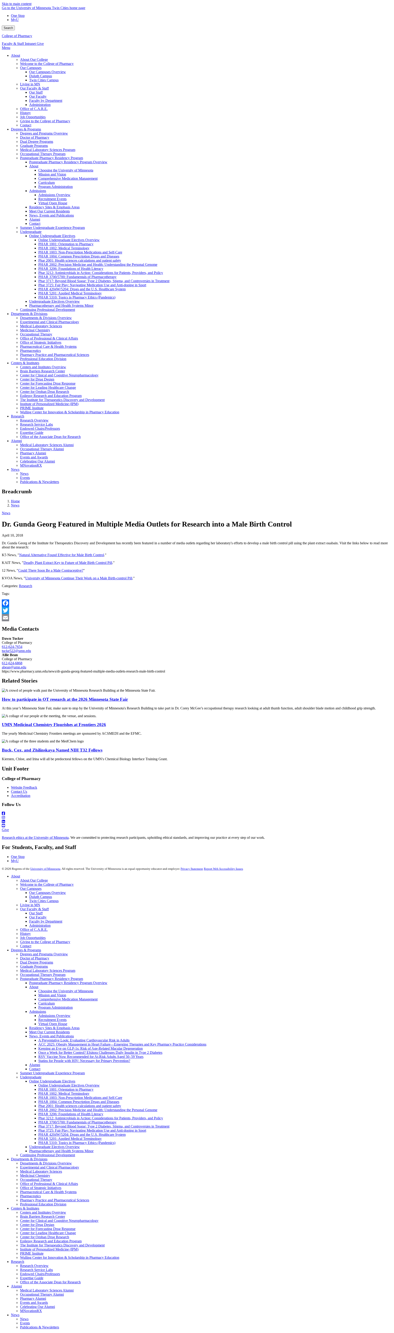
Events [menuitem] (25, 478)
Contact (25, 946)
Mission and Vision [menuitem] (52, 174)
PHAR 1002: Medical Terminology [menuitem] (63, 248)
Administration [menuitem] (40, 105)
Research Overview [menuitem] (34, 420)
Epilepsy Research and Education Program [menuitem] (51, 396)
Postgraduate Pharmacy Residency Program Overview (68, 983)
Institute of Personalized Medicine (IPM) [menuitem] (49, 404)
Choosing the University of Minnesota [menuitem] (65, 170)
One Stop (18, 16)
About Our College (34, 880)
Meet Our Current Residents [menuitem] (49, 211)
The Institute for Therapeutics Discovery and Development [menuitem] (62, 400)
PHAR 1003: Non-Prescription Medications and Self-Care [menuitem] (80, 252)
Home (15, 501)
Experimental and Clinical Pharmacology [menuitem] (49, 322)
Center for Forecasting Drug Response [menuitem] (47, 383)
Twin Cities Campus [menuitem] (44, 80)
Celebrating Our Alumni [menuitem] (37, 461)
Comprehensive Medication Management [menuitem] (68, 178)
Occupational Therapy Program (42, 975)
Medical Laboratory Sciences (41, 1171)
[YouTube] (197, 826)
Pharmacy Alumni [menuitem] (33, 453)
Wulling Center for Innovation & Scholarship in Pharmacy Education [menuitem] (69, 412)
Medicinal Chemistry (35, 1175)
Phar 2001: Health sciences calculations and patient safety (79, 1106)
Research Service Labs (36, 1270)
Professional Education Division (43, 1204)
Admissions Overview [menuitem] (54, 195)
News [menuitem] (15, 469)
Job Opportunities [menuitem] (33, 117)
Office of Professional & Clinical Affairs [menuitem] (49, 338)
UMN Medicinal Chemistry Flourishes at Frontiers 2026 (54, 724)
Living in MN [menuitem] (30, 84)
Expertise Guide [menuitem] (31, 433)
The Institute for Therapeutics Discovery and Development (62, 1245)
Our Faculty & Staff (34, 909)
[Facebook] (197, 603)
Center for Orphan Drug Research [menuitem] (44, 392)
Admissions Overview (54, 1016)
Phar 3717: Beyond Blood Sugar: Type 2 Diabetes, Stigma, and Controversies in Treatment (103, 1126)
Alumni (34, 1065)
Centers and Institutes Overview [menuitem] (43, 367)
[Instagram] (197, 818)
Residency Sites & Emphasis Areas (54, 1028)
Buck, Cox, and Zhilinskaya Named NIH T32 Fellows (52, 750)
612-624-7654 (12, 647)
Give (40, 44)
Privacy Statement (192, 868)
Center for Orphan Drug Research (44, 1237)
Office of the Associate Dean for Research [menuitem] (50, 437)
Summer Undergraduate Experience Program (52, 1073)
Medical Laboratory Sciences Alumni (47, 1290)
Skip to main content (16, 4)
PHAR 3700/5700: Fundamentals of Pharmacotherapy (77, 1122)
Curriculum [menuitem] (46, 182)
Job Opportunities (33, 938)
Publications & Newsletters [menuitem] (39, 482)
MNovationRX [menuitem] (31, 465)
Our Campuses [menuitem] (30, 68)
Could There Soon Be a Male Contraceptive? (50, 570)
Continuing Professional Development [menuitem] (47, 310)
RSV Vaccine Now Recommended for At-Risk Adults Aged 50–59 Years (90, 1057)
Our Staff (36, 913)
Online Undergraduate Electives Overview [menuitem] (69, 240)
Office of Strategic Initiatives (40, 1188)
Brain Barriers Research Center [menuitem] (42, 371)
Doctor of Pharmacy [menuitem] (34, 137)
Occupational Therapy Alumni (42, 1294)
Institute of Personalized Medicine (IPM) (49, 1249)
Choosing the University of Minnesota (65, 991)
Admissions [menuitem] (37, 191)
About (15, 876)
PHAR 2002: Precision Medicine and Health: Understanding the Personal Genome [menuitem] (97, 264)
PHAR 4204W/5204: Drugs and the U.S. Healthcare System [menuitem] (82, 289)
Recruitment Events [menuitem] (52, 199)
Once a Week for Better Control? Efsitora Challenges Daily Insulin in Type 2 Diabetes (100, 1052)
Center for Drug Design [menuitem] (37, 379)
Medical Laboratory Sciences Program (47, 970)
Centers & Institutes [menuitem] (25, 363)
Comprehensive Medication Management (68, 999)
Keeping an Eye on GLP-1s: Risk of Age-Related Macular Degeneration (90, 1048)
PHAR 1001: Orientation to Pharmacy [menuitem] (65, 244)
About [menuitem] (15, 55)
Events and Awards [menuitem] (34, 457)
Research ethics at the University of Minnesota (35, 837)
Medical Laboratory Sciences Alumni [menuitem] (47, 445)
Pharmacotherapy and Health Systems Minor (61, 1151)
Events (25, 1323)
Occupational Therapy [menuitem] (36, 334)
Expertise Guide (31, 1278)
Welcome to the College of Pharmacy (47, 884)
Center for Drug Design (37, 1225)
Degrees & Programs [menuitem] (26, 129)
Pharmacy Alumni (33, 1298)
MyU (15, 20)
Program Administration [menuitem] (55, 187)
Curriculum (46, 1003)
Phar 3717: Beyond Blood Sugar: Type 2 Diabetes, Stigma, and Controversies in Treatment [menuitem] (103, 281)
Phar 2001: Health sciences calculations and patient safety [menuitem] (79, 260)
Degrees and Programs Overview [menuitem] (44, 133)
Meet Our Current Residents (49, 1032)
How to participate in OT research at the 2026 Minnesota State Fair (65, 699)
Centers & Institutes (25, 1208)
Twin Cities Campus (44, 901)
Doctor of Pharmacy (34, 958)
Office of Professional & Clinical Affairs (49, 1184)
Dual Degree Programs (36, 962)
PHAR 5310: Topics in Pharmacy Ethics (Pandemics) (76, 1143)
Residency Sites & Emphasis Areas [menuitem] (54, 207)
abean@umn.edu (14, 667)
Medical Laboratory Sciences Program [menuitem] (47, 150)
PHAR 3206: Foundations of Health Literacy (70, 1114)
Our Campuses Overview (47, 893)
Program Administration (55, 1007)
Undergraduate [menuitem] (30, 232)
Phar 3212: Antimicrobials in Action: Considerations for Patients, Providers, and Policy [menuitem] (100, 273)
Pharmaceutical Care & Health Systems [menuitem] (48, 346)
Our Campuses (30, 888)
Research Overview (34, 1266)
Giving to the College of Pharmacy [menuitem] (45, 121)
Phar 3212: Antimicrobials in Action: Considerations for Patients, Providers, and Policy (100, 1118)
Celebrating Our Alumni (37, 1307)
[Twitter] (197, 610)
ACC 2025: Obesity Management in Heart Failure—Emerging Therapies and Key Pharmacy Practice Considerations (122, 1044)
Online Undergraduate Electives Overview (69, 1085)
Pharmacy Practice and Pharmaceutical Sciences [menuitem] (54, 355)
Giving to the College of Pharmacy (45, 942)
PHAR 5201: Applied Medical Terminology (70, 1139)
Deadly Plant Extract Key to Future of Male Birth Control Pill (67, 563)
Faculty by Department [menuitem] (45, 100)
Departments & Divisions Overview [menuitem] (46, 318)
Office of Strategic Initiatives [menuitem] (40, 342)
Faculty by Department (45, 921)
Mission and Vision (52, 995)
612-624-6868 (12, 663)
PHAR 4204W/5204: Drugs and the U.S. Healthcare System (82, 1134)
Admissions (37, 1011)
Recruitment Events (52, 1020)
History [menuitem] (25, 113)
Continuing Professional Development (47, 1155)
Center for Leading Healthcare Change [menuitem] (48, 387)
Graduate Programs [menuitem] (34, 146)
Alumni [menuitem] (34, 219)
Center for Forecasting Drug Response (47, 1229)
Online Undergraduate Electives (52, 1081)
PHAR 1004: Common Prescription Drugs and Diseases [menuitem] (78, 256)
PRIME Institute (32, 1253)
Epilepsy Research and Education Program (51, 1241)
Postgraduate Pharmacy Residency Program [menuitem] (51, 158)
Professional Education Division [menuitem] (43, 359)
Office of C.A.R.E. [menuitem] (34, 109)
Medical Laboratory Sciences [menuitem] (41, 326)
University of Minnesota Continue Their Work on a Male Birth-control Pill (78, 578)
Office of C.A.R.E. (34, 929)
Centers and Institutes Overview (43, 1212)
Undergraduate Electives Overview (54, 1147)
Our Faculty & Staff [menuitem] (34, 88)
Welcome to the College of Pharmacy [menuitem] (47, 64)
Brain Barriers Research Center (42, 1216)
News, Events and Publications (51, 1036)
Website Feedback (24, 787)
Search (8, 28)
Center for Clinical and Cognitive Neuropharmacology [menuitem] (59, 375)
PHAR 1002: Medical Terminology (63, 1093)
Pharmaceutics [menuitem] (30, 351)
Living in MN (30, 905)
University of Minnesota (45, 868)
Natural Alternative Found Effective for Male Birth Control (61, 555)
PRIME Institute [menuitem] (32, 408)
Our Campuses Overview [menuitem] (47, 72)
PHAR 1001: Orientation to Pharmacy (65, 1089)
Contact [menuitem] (25, 125)
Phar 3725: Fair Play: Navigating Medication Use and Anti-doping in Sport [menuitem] (92, 285)
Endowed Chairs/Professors (40, 1274)
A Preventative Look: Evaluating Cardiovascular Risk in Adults (84, 1040)
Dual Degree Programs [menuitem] (36, 141)
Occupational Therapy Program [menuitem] (42, 154)
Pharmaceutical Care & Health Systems (48, 1192)
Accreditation (20, 796)
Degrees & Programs (26, 950)
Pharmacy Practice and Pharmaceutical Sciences (54, 1200)
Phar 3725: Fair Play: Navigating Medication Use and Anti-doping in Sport (92, 1130)
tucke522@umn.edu (16, 651)
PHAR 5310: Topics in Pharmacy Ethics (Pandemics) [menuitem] (76, 297)
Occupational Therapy (36, 1180)
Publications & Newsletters (39, 1327)
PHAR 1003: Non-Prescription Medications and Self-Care (80, 1098)
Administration (40, 925)
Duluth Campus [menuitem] (40, 76)
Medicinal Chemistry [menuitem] (35, 330)
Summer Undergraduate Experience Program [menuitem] (52, 228)
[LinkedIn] (197, 822)
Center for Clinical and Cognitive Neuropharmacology (59, 1221)
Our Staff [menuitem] (36, 92)
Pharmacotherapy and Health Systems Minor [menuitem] (61, 305)
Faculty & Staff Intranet (19, 44)
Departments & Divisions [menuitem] (29, 314)
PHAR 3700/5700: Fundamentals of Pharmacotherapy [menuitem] (77, 277)
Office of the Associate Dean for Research (50, 1282)
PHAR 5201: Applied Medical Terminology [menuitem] (70, 293)
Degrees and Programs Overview (44, 954)
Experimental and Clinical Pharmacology (49, 1167)
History (25, 934)
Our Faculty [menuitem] (38, 96)
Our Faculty (38, 917)
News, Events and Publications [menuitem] (51, 215)
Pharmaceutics (30, 1196)
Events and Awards (34, 1303)
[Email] (197, 617)
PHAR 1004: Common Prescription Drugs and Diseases (78, 1102)
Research (25, 586)
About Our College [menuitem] (34, 59)
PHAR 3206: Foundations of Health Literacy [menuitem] (70, 269)
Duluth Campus (40, 897)
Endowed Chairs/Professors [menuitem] (40, 428)
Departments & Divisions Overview (46, 1163)
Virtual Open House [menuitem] (52, 203)
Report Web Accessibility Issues (223, 868)
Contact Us (19, 791)
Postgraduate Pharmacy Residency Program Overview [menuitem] (68, 162)
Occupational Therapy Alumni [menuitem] (42, 449)
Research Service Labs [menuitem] (36, 424)
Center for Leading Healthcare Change (48, 1233)
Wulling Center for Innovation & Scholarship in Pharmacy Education (69, 1257)
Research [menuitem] (17, 416)
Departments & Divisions (29, 1159)
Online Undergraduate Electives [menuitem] (52, 236)
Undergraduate (30, 1077)
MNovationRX (31, 1311)
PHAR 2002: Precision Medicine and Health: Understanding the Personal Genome (97, 1110)
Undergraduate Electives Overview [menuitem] (54, 301)
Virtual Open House (52, 1024)
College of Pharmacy (17, 36)
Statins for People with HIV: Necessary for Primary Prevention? (84, 1061)
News (15, 505)
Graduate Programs (34, 966)
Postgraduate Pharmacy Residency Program (51, 979)
